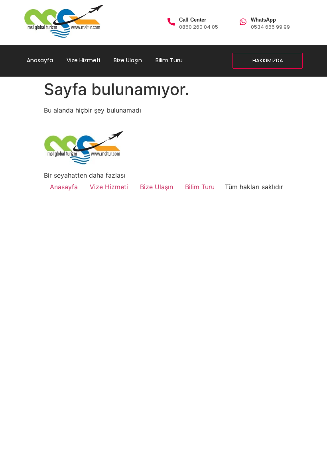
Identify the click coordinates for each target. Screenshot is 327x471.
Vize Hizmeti (83, 60)
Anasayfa (40, 60)
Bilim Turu (169, 60)
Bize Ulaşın (128, 60)
